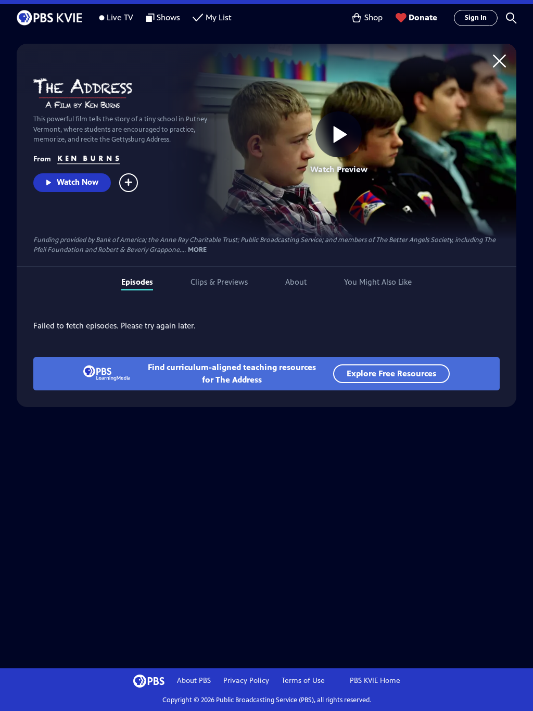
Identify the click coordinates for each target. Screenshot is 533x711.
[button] (511, 17)
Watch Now (77, 182)
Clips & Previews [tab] (219, 282)
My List (219, 17)
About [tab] (296, 282)
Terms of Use (303, 680)
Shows (168, 17)
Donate (423, 17)
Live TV (120, 17)
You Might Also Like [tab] (378, 282)
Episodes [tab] (137, 282)
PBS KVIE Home (375, 680)
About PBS (194, 680)
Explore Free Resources (391, 373)
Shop (373, 17)
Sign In (476, 18)
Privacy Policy (246, 680)
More (197, 250)
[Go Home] (499, 60)
